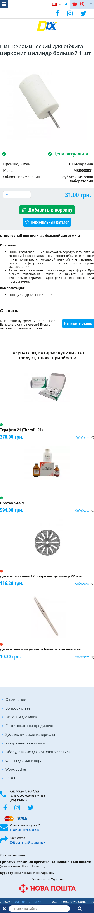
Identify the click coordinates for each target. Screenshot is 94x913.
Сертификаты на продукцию (29, 725)
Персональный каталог (50, 222)
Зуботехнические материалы (30, 734)
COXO (10, 778)
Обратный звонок (27, 842)
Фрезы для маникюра (23, 760)
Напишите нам (25, 830)
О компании (15, 699)
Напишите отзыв (78, 323)
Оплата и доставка (21, 717)
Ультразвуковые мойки (25, 743)
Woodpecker (15, 769)
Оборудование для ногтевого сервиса (37, 752)
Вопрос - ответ (17, 708)
